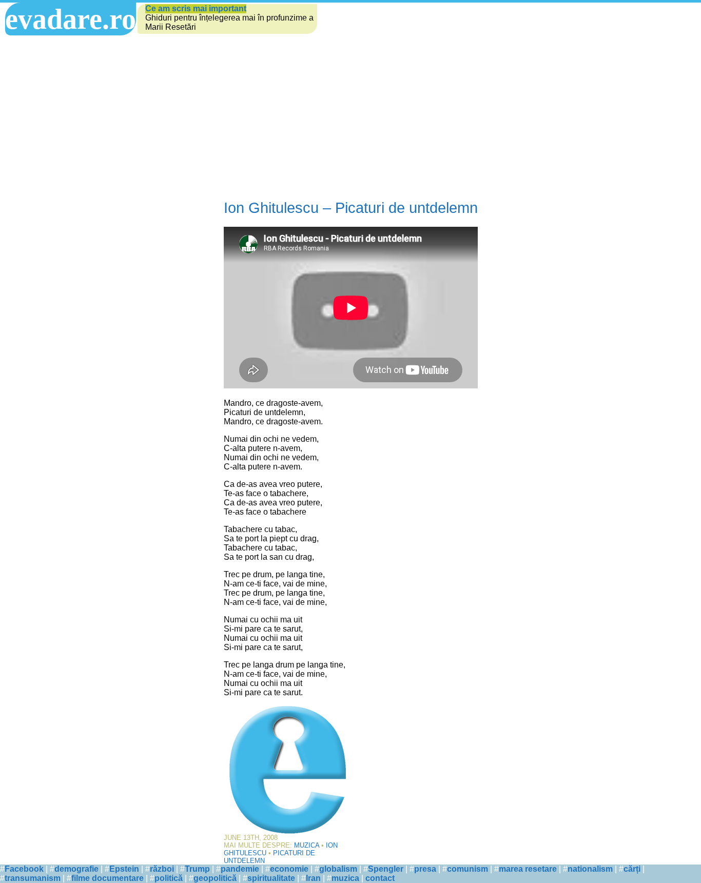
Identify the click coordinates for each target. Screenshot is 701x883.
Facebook (24, 869)
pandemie (240, 869)
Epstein (124, 869)
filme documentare (107, 878)
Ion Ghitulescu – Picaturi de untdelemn (351, 208)
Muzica (306, 845)
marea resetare (528, 869)
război (162, 869)
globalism (338, 869)
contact (380, 878)
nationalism (590, 869)
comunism (467, 869)
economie (289, 869)
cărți (632, 869)
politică (168, 878)
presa (425, 869)
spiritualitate (271, 878)
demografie (76, 869)
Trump (197, 869)
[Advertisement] (350, 112)
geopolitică (215, 878)
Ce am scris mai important (195, 8)
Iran (313, 878)
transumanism (33, 878)
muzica (345, 878)
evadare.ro (70, 19)
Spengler (385, 869)
